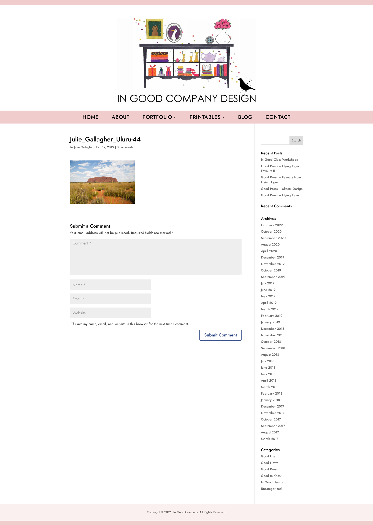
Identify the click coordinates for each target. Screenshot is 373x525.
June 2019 (268, 289)
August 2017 (270, 432)
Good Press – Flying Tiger (280, 195)
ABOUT (121, 118)
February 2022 (272, 225)
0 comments (125, 147)
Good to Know (271, 475)
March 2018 (269, 387)
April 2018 (269, 380)
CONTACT (278, 118)
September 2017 (273, 425)
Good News (269, 462)
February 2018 (271, 393)
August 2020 (270, 244)
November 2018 (272, 335)
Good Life (268, 456)
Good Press (269, 469)
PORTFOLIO (157, 118)
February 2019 (271, 315)
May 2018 (268, 374)
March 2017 (269, 438)
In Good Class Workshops (279, 159)
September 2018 (273, 348)
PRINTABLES (205, 118)
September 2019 (273, 276)
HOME (90, 118)
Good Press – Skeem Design (282, 188)
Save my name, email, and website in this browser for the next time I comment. (132, 324)
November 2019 (272, 264)
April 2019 (269, 302)
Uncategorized (271, 488)
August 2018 (270, 354)
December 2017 (272, 406)
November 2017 (272, 413)
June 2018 (268, 367)
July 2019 (267, 283)
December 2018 (272, 328)
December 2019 (272, 257)
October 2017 (271, 419)
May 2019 (268, 296)
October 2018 (271, 341)
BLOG (245, 118)
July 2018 (267, 361)
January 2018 (270, 400)
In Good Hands (272, 482)
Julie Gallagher (84, 147)
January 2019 (270, 322)
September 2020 (273, 238)
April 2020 (269, 251)
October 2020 (271, 231)
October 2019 (271, 270)
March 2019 (269, 309)
